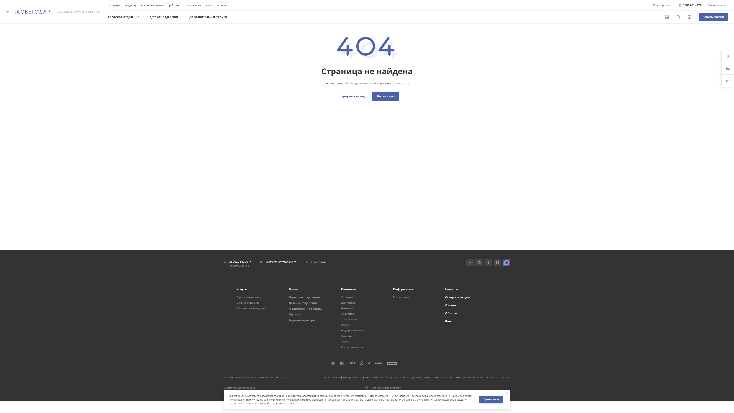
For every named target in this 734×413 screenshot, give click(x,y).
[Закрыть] (506, 393)
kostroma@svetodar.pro (281, 262)
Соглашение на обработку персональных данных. (272, 403)
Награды (346, 325)
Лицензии (347, 308)
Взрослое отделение (249, 297)
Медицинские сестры (305, 309)
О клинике (347, 297)
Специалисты (349, 319)
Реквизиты (347, 313)
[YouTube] (479, 262)
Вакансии (346, 336)
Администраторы (302, 320)
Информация (403, 289)
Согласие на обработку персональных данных (392, 377)
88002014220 (692, 5)
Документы (348, 302)
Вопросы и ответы (352, 347)
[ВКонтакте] (470, 262)
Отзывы (345, 341)
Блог (448, 321)
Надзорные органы (352, 330)
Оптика (294, 314)
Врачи (293, 289)
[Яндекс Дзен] (497, 262)
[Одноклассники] (488, 262)
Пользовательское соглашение (491, 377)
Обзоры (451, 313)
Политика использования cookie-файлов (447, 377)
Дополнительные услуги (251, 308)
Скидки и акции (457, 297)
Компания (348, 289)
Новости (451, 289)
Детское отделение (248, 302)
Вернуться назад (352, 96)
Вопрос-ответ (401, 297)
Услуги (242, 289)
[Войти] (689, 17)
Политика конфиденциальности (343, 377)
